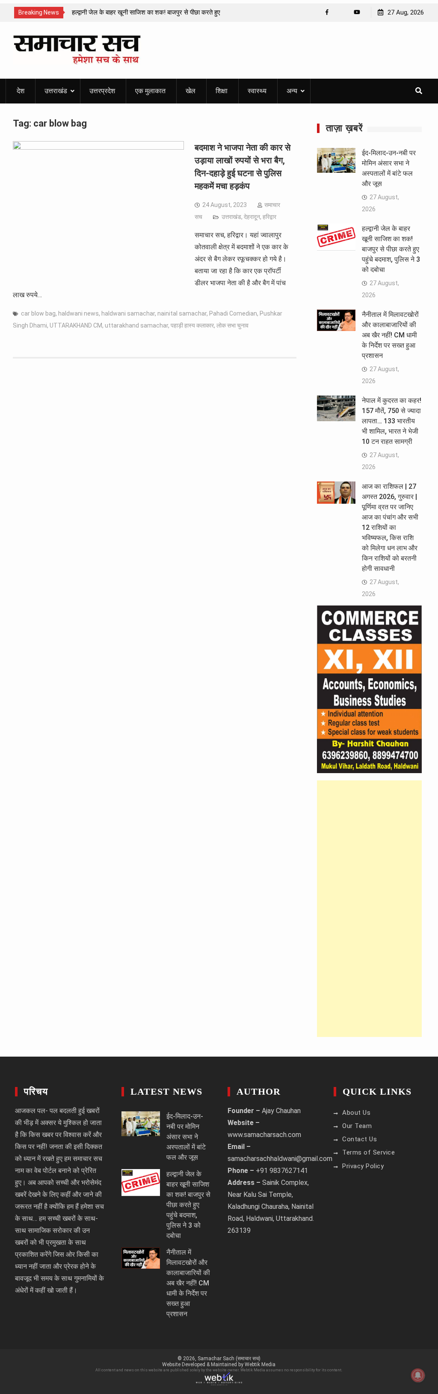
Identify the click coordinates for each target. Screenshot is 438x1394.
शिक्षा (222, 91)
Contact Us (359, 1139)
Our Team (357, 1126)
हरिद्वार (269, 216)
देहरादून (252, 216)
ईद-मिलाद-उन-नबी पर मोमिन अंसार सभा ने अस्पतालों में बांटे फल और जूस (186, 1136)
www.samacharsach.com (264, 1135)
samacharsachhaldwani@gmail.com (280, 1159)
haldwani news (78, 313)
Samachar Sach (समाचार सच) (229, 1359)
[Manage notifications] (418, 1375)
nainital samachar (182, 313)
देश (20, 91)
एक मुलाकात (150, 91)
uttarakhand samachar (136, 325)
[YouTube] (356, 12)
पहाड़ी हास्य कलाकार (192, 325)
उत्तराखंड (55, 91)
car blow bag (38, 313)
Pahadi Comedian (233, 313)
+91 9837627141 (282, 1171)
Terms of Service (368, 1152)
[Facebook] (327, 12)
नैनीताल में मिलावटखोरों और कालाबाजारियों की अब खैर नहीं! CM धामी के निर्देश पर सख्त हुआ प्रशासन (390, 335)
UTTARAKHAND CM (76, 325)
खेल (190, 91)
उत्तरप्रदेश (102, 91)
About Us (356, 1112)
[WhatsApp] (341, 12)
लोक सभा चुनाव (232, 325)
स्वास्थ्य (257, 91)
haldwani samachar (128, 313)
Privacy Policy (363, 1166)
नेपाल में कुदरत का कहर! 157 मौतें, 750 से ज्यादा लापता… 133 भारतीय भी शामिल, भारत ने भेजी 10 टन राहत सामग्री (391, 421)
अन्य (292, 91)
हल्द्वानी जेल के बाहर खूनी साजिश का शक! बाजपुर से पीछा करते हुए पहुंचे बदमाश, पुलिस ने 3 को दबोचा (391, 249)
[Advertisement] (369, 908)
